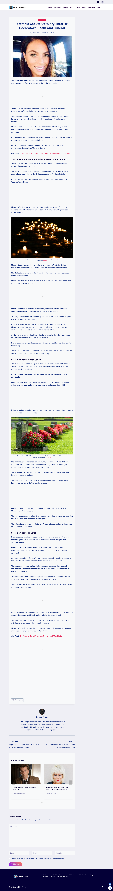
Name (12, 853)
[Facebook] (98, 2)
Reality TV (91, 7)
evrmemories (48, 457)
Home (50, 7)
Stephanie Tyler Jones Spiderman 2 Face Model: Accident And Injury (24, 744)
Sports (84, 7)
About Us (45, 875)
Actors (77, 7)
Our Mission (52, 876)
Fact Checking (89, 875)
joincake (45, 260)
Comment (14, 826)
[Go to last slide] (13, 782)
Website (59, 853)
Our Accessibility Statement (70, 875)
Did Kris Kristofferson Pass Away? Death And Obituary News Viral (60, 744)
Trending (42, 20)
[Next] (70, 782)
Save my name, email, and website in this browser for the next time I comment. (37, 859)
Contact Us (51, 875)
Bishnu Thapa (36, 33)
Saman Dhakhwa (20, 793)
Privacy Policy (59, 875)
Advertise (81, 875)
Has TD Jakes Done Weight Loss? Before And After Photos (40, 636)
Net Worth (57, 7)
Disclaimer (45, 876)
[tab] (40, 802)
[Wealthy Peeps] (17, 7)
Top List (65, 7)
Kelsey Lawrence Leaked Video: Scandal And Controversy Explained (45, 153)
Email (35, 853)
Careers (95, 875)
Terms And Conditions (62, 876)
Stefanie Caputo (17, 700)
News (71, 7)
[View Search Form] (102, 2)
